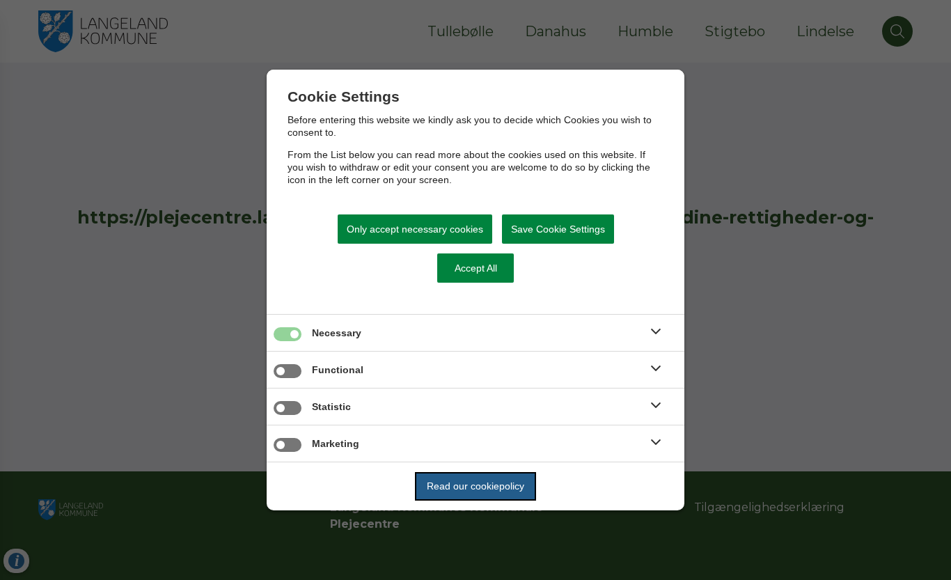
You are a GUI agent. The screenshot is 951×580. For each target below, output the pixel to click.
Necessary (336, 332)
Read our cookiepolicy (475, 486)
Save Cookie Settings (558, 229)
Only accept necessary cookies (415, 229)
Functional (337, 369)
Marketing (335, 443)
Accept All (476, 268)
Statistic (331, 406)
